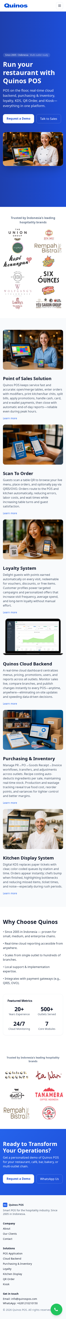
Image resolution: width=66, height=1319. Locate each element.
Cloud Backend (12, 1258)
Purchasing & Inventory (17, 1263)
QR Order (9, 1279)
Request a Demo (18, 119)
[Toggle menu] (59, 5)
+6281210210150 (27, 1303)
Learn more (10, 418)
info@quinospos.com (24, 1299)
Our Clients (10, 1233)
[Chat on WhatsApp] (56, 1309)
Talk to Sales (48, 119)
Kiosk (6, 1284)
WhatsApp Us (49, 1179)
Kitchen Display (12, 1274)
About (6, 1228)
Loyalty (7, 1269)
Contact (7, 1239)
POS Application (13, 1253)
